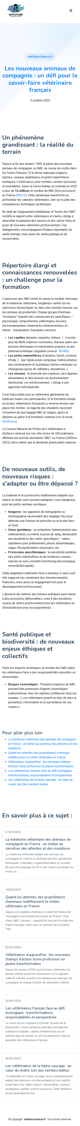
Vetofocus (9, 421)
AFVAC (63, 351)
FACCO (21, 195)
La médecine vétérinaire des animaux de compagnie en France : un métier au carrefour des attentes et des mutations (43, 744)
